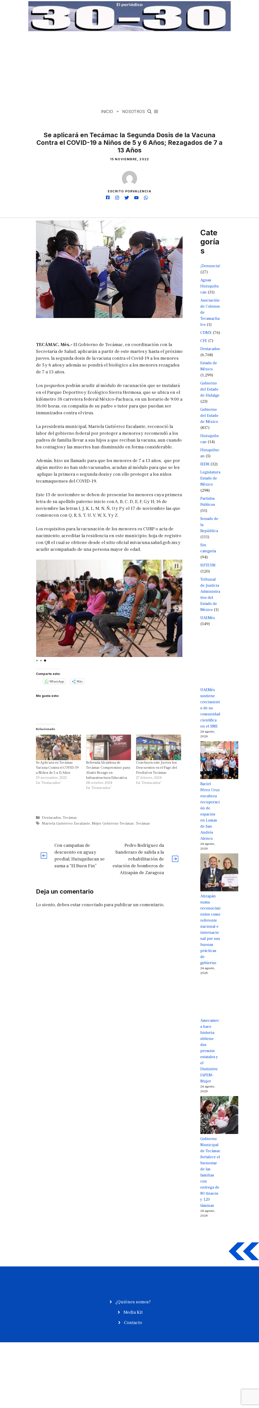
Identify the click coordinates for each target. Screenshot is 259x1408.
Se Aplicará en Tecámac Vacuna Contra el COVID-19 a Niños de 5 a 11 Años (57, 767)
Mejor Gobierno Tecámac (113, 823)
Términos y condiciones (193, 1368)
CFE (203, 340)
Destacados (51, 817)
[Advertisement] (129, 69)
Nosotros (133, 111)
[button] (149, 111)
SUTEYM (207, 565)
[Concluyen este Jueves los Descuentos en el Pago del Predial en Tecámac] (158, 747)
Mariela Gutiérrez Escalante (66, 823)
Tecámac (70, 817)
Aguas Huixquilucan (209, 286)
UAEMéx (207, 617)
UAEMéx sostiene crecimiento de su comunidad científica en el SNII (210, 708)
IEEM (204, 464)
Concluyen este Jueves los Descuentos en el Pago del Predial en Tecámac (156, 767)
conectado (92, 905)
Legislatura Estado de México (210, 478)
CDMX (206, 332)
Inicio (107, 111)
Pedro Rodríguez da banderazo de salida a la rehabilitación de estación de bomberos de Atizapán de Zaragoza (138, 859)
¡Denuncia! (210, 265)
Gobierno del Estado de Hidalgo (209, 389)
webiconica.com (58, 1368)
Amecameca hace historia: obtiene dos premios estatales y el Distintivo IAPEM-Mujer (209, 1051)
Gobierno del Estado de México (209, 415)
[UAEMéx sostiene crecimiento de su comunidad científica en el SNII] (219, 667)
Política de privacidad (190, 1361)
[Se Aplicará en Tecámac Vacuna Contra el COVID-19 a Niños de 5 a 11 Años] (58, 747)
